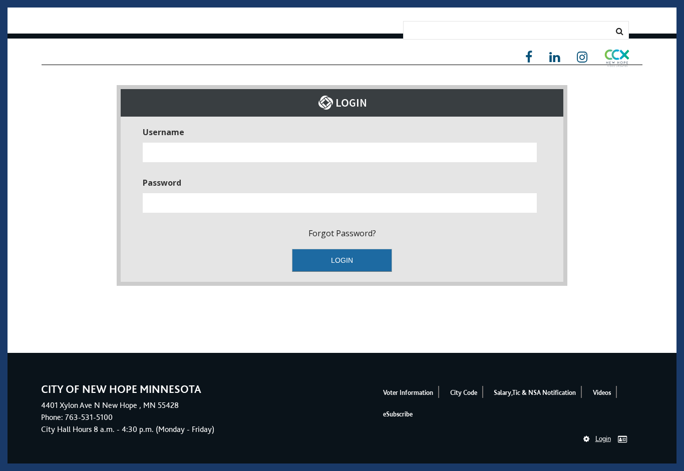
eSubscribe (398, 414)
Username (163, 132)
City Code (463, 392)
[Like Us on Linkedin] (554, 57)
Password (162, 182)
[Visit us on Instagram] (582, 57)
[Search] (619, 31)
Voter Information (408, 392)
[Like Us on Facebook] (528, 57)
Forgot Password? (342, 233)
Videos (602, 392)
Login (603, 438)
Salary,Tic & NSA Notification (535, 392)
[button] (616, 60)
